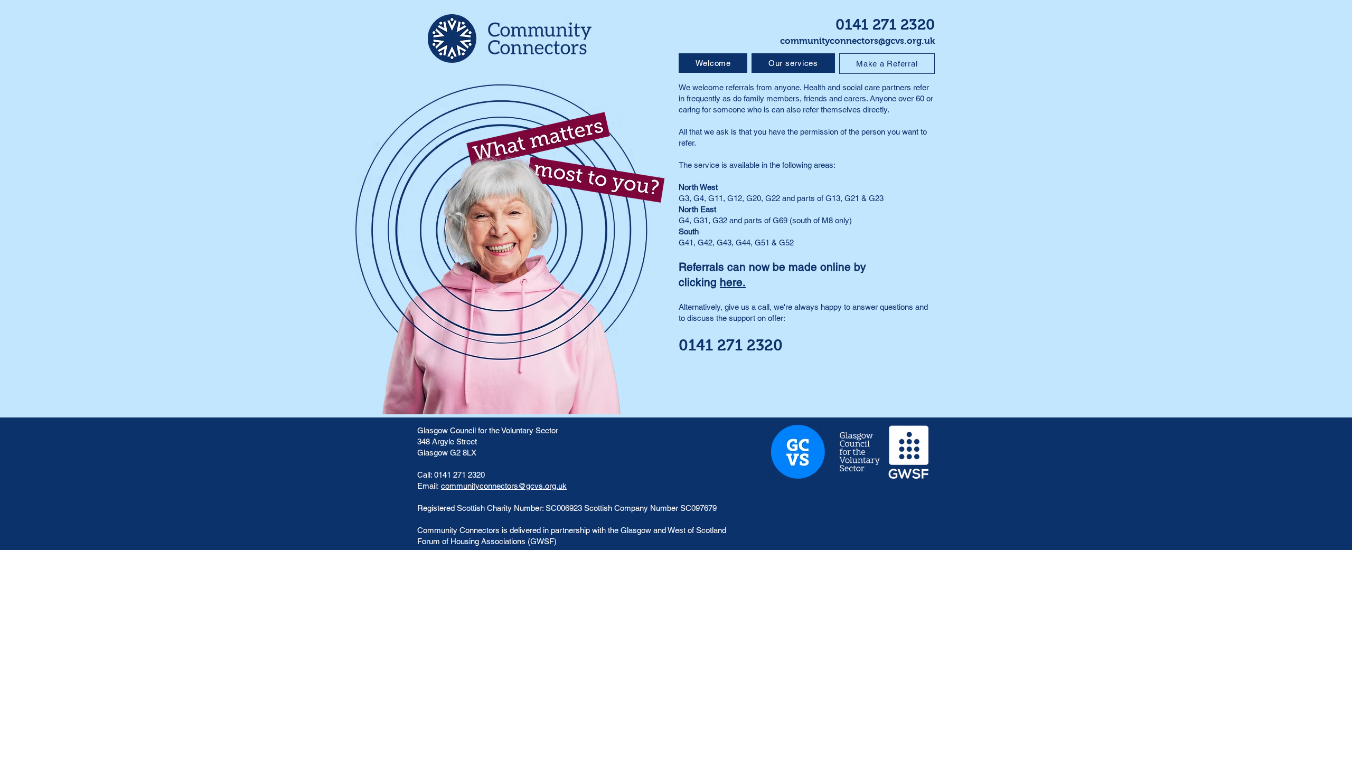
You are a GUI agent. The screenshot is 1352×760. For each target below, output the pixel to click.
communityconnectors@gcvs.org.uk (857, 41)
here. (733, 282)
